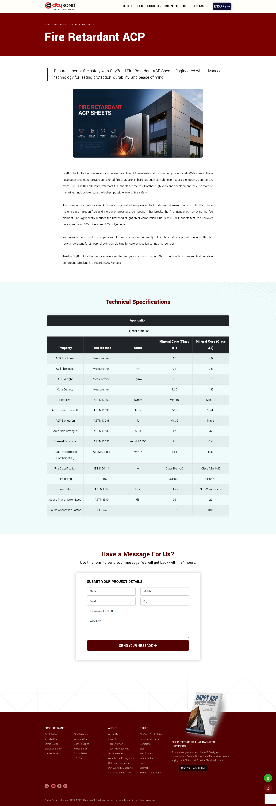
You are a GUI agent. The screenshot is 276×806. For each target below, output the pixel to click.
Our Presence (115, 753)
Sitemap (144, 768)
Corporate (145, 744)
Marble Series (52, 753)
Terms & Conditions (150, 772)
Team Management (118, 748)
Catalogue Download (119, 763)
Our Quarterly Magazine (120, 768)
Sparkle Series (81, 744)
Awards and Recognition (121, 758)
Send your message (136, 645)
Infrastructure (147, 758)
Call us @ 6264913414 (119, 772)
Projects (112, 739)
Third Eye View (115, 744)
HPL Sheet (79, 758)
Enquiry (220, 6)
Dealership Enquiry (149, 739)
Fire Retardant (81, 734)
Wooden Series (82, 739)
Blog (186, 6)
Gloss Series (80, 753)
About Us (113, 734)
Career (143, 763)
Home (47, 25)
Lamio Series (51, 744)
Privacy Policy (51, 800)
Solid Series (51, 734)
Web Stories (146, 753)
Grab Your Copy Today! (193, 767)
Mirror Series (81, 748)
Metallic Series (52, 739)
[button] (126, 7)
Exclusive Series (53, 748)
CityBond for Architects (152, 734)
